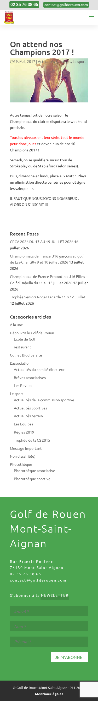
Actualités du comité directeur (39, 369)
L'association (20, 363)
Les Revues (23, 385)
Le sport (79, 61)
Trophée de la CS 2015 (32, 440)
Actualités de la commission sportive (44, 399)
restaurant (22, 346)
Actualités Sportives (54, 61)
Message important (26, 448)
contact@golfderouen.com (38, 580)
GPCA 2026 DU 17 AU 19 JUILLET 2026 (41, 241)
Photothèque (21, 464)
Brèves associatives (30, 377)
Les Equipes (23, 423)
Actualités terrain (28, 415)
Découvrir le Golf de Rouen (32, 332)
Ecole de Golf (25, 339)
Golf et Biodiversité (26, 355)
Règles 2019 (24, 432)
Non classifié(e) (23, 456)
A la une (16, 324)
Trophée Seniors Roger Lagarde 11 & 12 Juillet (47, 296)
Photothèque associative (34, 470)
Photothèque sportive (32, 478)
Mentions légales (49, 694)
